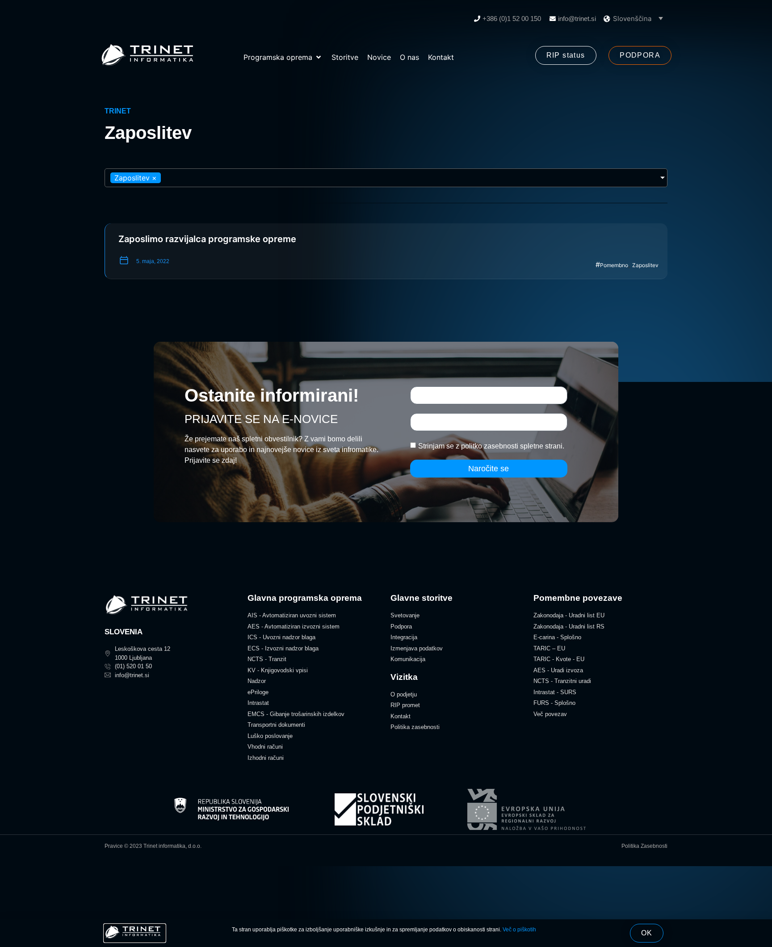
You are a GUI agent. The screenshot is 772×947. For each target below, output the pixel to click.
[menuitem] (637, 18)
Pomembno (614, 265)
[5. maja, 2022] (124, 260)
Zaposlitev (645, 265)
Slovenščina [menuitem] (632, 18)
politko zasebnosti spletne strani (511, 446)
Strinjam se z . (491, 446)
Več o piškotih (519, 929)
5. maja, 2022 (152, 261)
